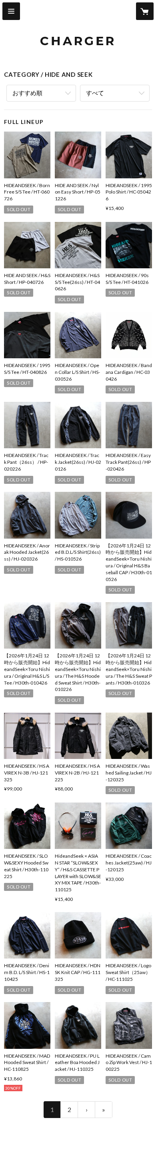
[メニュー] (11, 11)
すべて (95, 92)
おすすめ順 (27, 92)
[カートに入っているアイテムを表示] (145, 11)
